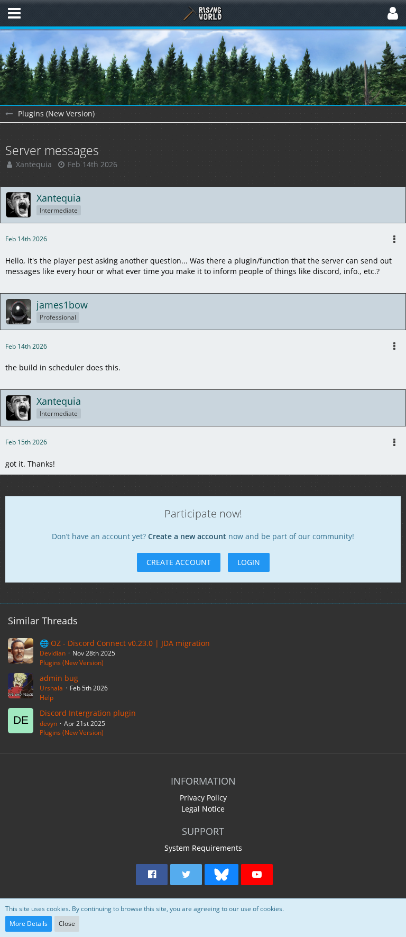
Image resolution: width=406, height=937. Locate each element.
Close (67, 923)
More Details (29, 923)
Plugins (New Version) (72, 662)
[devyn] (20, 723)
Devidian (53, 653)
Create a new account (187, 536)
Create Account (178, 562)
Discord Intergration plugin (88, 713)
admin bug (59, 678)
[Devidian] (20, 653)
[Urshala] (20, 688)
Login (248, 562)
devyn (48, 723)
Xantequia (34, 164)
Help (46, 697)
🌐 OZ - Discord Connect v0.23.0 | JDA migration (125, 643)
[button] (14, 13)
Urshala (51, 688)
